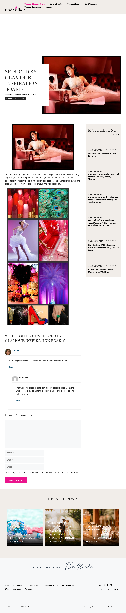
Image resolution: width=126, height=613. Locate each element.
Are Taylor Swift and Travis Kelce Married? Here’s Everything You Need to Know (103, 200)
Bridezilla (8, 95)
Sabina (15, 350)
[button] (25, 9)
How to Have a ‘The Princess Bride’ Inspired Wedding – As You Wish (103, 247)
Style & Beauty (56, 4)
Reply (11, 367)
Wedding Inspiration (32, 7)
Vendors (49, 7)
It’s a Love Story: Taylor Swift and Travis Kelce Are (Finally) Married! (103, 177)
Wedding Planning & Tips (34, 4)
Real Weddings (91, 4)
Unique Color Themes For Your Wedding (22, 538)
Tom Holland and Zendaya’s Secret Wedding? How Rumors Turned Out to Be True (102, 223)
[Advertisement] (63, 32)
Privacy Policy (91, 607)
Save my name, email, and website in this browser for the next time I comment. (44, 472)
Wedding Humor (73, 4)
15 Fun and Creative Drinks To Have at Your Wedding (102, 270)
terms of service (110, 607)
